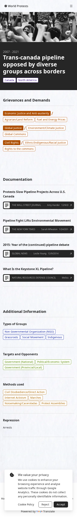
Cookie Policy (26, 504)
